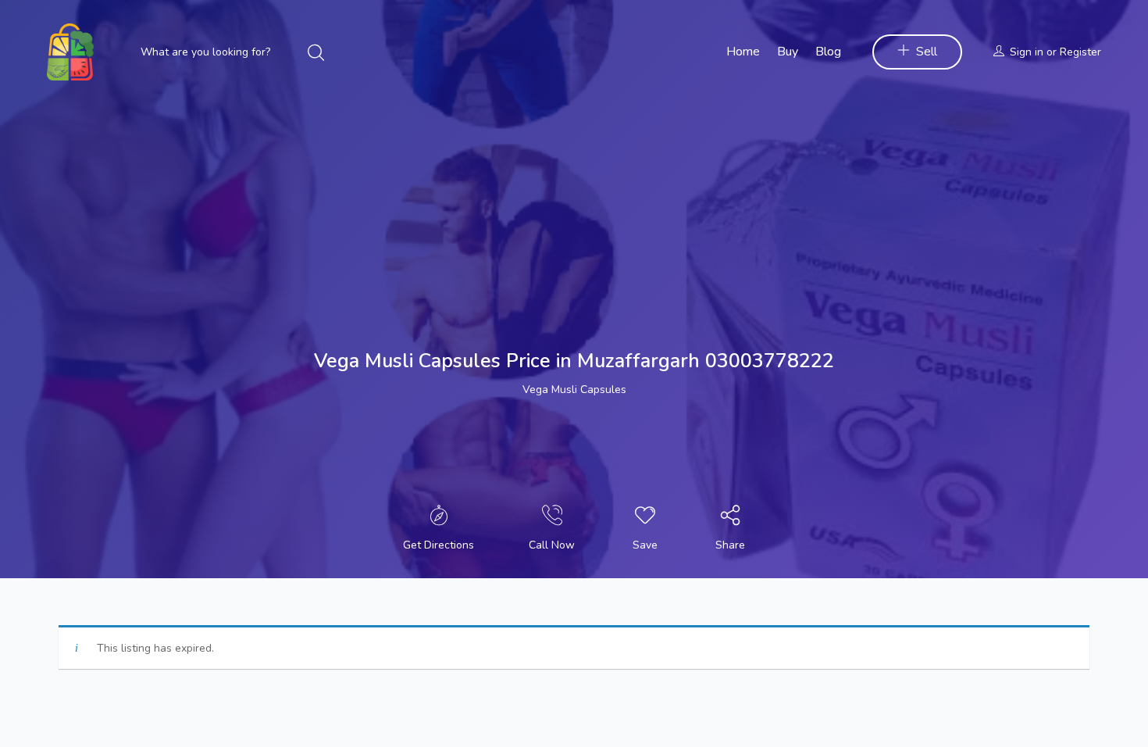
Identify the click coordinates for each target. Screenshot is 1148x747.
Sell (926, 51)
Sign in (1026, 52)
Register (1080, 52)
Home (743, 51)
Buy (787, 51)
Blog (828, 51)
